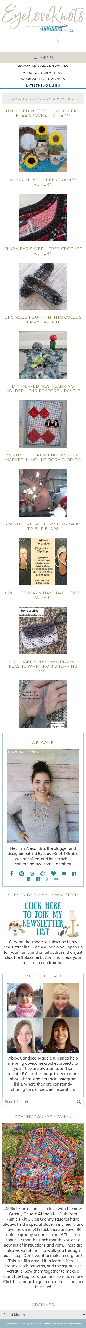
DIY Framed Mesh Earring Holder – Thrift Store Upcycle (43, 388)
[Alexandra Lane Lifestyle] (38, 878)
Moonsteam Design (70, 1323)
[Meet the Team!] (43, 1018)
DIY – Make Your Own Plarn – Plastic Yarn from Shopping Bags (43, 666)
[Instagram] (32, 873)
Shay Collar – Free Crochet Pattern (43, 182)
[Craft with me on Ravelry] (42, 873)
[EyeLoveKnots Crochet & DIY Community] (74, 873)
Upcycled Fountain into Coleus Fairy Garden (43, 319)
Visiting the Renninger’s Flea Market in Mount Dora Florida (43, 457)
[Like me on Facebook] (12, 873)
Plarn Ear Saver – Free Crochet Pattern (43, 250)
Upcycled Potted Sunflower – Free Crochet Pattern (43, 113)
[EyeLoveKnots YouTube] (64, 873)
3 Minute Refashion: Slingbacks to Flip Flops (43, 526)
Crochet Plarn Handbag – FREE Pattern (43, 595)
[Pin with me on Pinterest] (21, 873)
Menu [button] (46, 57)
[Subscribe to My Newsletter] (43, 919)
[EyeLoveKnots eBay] (56, 878)
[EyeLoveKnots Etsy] (46, 878)
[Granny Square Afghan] (43, 1163)
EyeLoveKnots (43, 26)
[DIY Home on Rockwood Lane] (28, 878)
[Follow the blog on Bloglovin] (53, 873)
